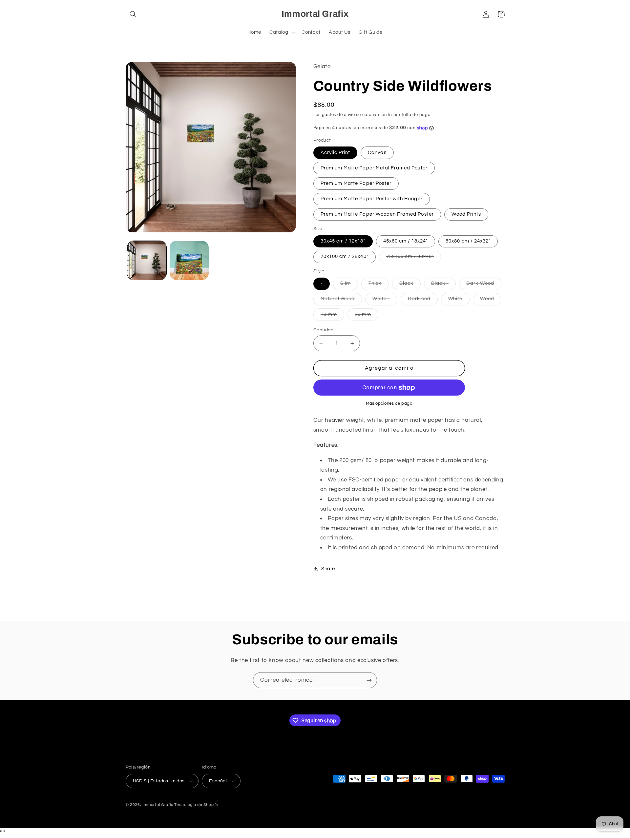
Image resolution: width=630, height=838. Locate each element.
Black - (443, 285)
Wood (490, 300)
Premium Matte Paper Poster (356, 183)
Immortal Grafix (157, 805)
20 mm (366, 316)
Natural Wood (341, 300)
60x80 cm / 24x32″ (468, 241)
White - (384, 300)
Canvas (377, 152)
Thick (378, 285)
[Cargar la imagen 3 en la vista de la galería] (189, 260)
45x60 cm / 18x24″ (405, 241)
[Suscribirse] (369, 680)
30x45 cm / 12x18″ (343, 241)
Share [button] (328, 568)
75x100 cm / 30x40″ (413, 258)
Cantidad (323, 330)
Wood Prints (466, 214)
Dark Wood (483, 285)
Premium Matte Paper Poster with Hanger (372, 198)
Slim (349, 285)
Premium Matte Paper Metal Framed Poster (374, 168)
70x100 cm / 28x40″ (344, 256)
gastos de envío (338, 115)
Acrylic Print (335, 152)
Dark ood (423, 300)
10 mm (332, 316)
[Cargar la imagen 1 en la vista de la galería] (146, 260)
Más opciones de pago (389, 404)
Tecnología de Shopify (196, 805)
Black (410, 285)
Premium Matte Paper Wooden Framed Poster (377, 214)
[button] (133, 14)
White (459, 300)
